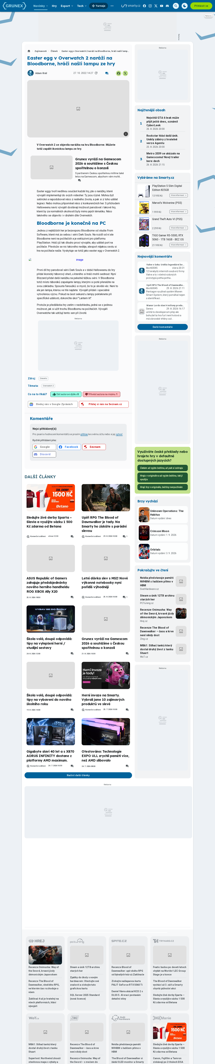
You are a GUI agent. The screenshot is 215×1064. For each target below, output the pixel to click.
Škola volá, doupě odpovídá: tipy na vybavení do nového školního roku (49, 699)
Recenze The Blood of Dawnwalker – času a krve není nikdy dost (157, 631)
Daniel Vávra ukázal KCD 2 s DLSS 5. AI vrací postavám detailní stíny (127, 995)
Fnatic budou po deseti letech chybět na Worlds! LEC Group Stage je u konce (169, 971)
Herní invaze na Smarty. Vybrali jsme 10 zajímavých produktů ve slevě (103, 699)
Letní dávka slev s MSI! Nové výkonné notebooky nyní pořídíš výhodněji (105, 582)
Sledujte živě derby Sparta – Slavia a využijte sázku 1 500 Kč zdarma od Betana (49, 521)
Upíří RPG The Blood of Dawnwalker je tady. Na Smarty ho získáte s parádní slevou (104, 524)
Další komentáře (163, 327)
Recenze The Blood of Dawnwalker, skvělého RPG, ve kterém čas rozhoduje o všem (44, 987)
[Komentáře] (106, 73)
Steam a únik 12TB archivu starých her (157, 597)
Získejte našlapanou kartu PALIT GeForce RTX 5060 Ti (127, 983)
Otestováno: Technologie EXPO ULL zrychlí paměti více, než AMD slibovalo (105, 755)
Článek (54, 51)
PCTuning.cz (147, 603)
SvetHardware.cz (149, 589)
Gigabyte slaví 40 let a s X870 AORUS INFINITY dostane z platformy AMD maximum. (50, 755)
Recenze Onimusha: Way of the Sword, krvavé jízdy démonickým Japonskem (157, 613)
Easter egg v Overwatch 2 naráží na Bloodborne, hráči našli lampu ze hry (95, 51)
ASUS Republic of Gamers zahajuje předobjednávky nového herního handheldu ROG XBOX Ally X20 (48, 585)
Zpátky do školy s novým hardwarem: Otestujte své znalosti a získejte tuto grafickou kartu (84, 983)
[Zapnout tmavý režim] (185, 6)
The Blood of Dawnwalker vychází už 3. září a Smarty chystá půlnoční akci (168, 985)
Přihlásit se (201, 6)
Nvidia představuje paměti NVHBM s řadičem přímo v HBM (157, 581)
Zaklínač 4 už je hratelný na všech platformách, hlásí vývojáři (44, 1002)
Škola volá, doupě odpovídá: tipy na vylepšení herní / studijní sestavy (49, 643)
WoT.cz (144, 656)
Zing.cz (144, 638)
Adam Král (41, 73)
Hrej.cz (143, 621)
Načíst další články (78, 775)
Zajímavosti (41, 51)
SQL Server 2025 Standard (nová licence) (85, 997)
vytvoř (119, 434)
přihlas (84, 434)
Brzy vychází (147, 501)
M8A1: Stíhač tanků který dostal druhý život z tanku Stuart (156, 649)
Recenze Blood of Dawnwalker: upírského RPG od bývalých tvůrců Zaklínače (128, 971)
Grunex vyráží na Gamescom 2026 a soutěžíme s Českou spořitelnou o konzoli (98, 163)
